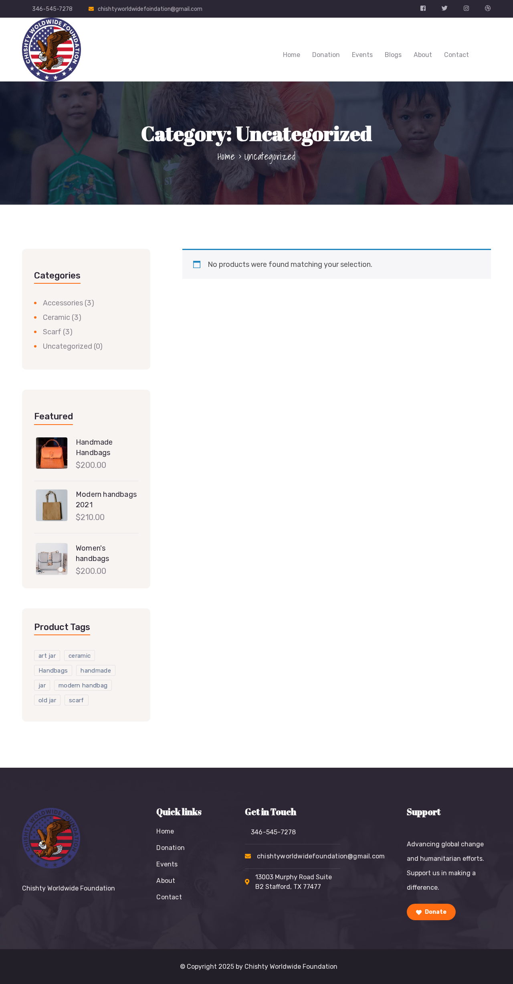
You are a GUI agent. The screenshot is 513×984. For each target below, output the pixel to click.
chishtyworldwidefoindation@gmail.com (150, 9)
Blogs (393, 55)
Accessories (63, 303)
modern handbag (83, 685)
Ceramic (56, 317)
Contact (456, 55)
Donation (326, 55)
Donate (435, 912)
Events (362, 55)
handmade (96, 670)
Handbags (53, 670)
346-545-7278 (52, 9)
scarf (76, 700)
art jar (47, 655)
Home (291, 55)
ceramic (80, 655)
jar (42, 685)
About (423, 55)
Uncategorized (67, 346)
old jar (47, 700)
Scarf (52, 331)
